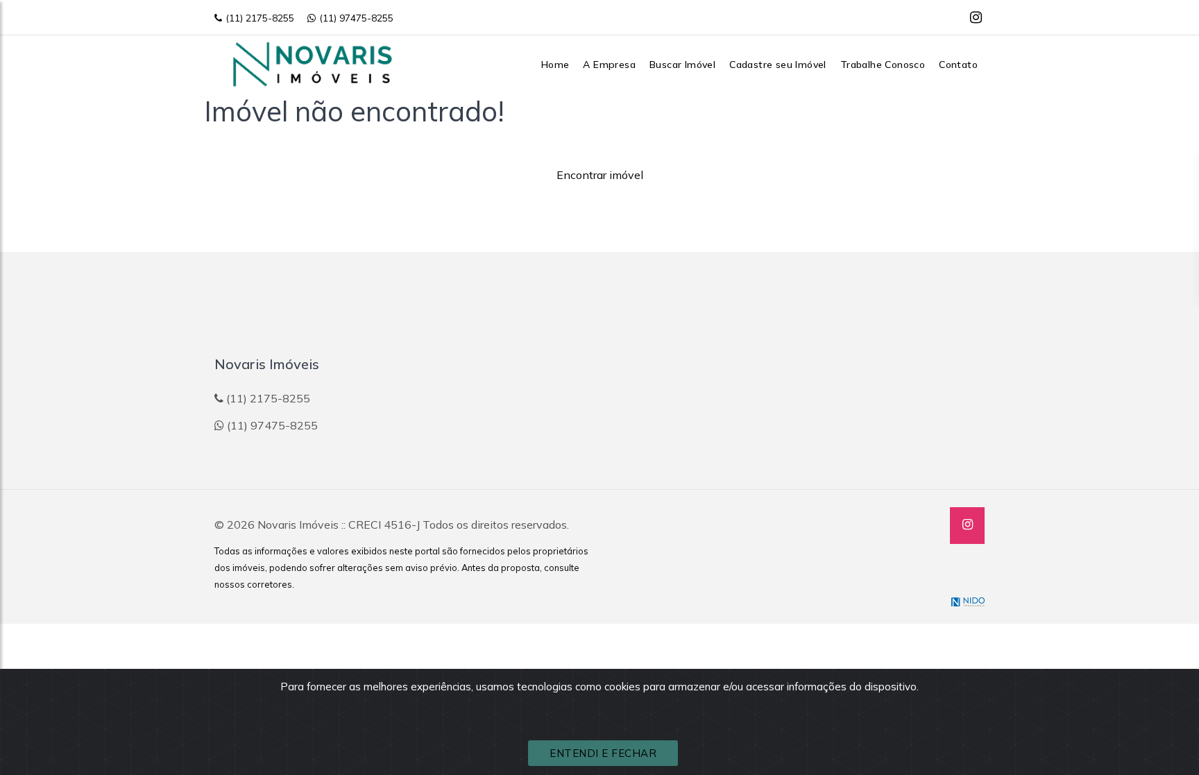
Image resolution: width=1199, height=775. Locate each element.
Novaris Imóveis (298, 524)
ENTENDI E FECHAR (603, 753)
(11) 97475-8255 (356, 18)
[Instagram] (976, 17)
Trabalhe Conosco (882, 64)
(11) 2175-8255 (260, 18)
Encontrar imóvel (599, 175)
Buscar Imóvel (682, 64)
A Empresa (609, 64)
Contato (958, 64)
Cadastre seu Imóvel (777, 64)
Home (555, 64)
